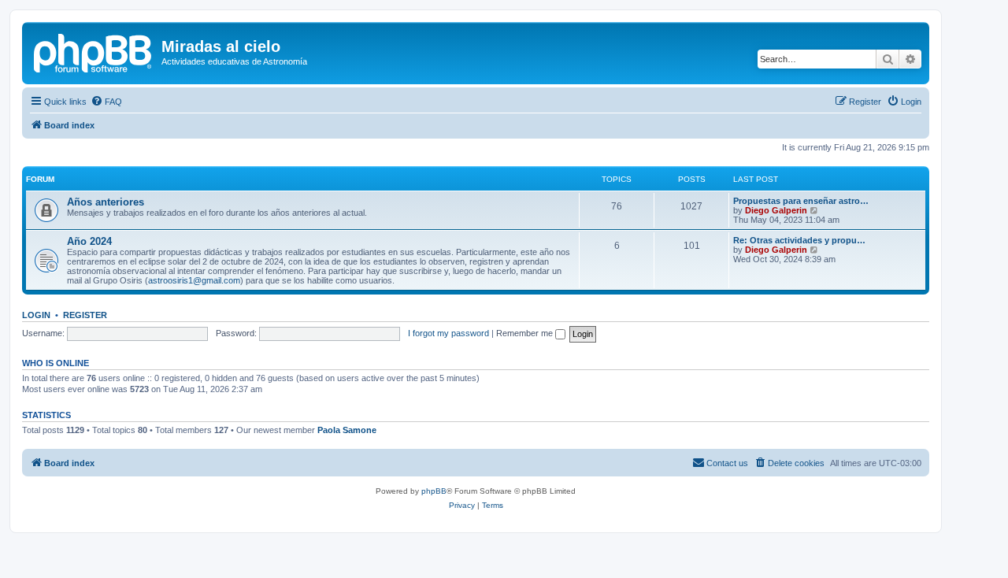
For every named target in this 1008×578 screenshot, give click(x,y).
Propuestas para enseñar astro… (801, 201)
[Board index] (93, 51)
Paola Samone (346, 430)
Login (36, 315)
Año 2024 (89, 241)
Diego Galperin (776, 210)
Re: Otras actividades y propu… (799, 240)
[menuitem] (106, 101)
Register (85, 315)
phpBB (434, 491)
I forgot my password (448, 333)
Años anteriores (105, 202)
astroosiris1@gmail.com (194, 280)
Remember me (525, 333)
